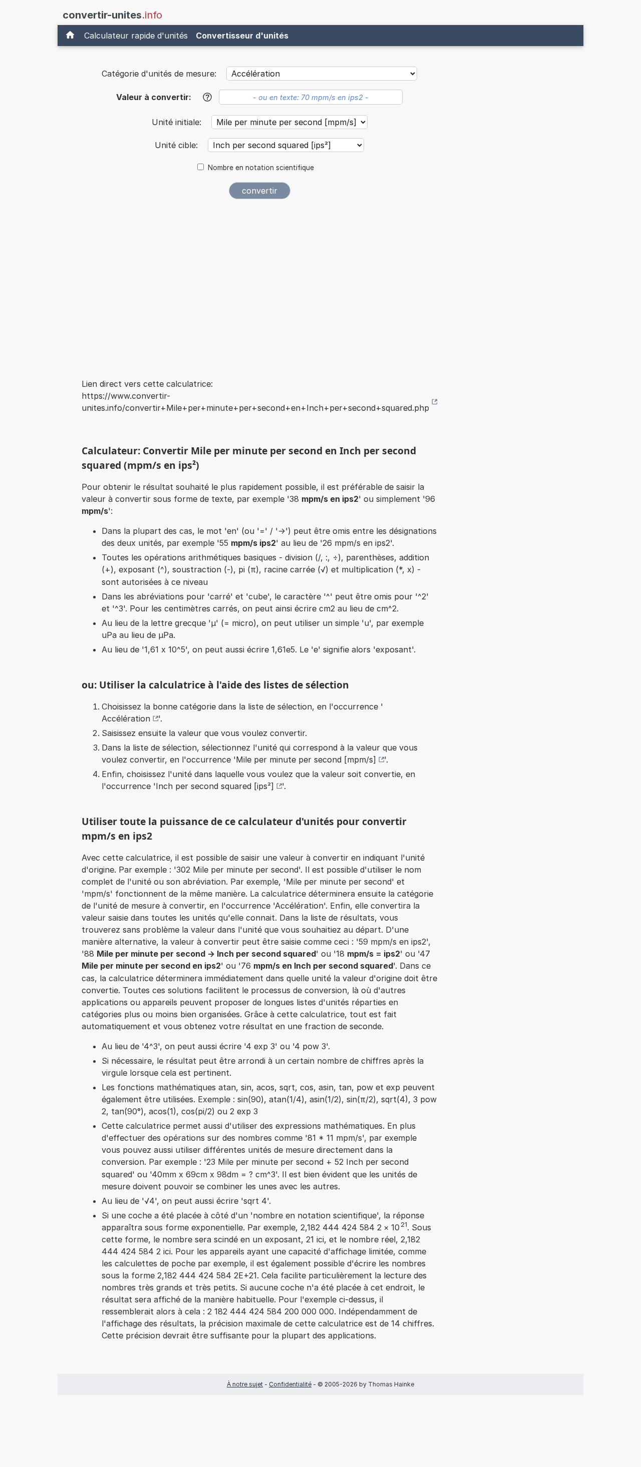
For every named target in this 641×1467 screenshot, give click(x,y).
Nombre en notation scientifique (261, 168)
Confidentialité (290, 1384)
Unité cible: (177, 145)
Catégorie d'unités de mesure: (159, 74)
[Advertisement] (259, 282)
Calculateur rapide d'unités (136, 36)
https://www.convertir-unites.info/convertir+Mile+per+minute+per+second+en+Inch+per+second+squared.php (255, 402)
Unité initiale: (178, 122)
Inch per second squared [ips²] (215, 786)
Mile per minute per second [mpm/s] (306, 760)
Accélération (126, 718)
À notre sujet (245, 1384)
